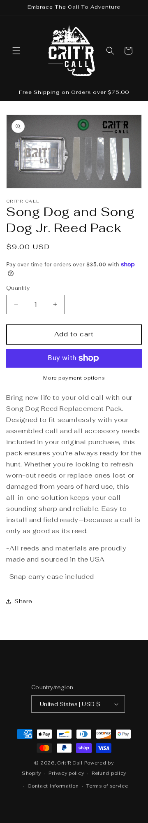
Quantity (18, 287)
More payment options (74, 378)
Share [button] (23, 601)
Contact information (53, 786)
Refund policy (109, 773)
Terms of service (107, 786)
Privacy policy (66, 773)
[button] (16, 51)
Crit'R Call (70, 763)
